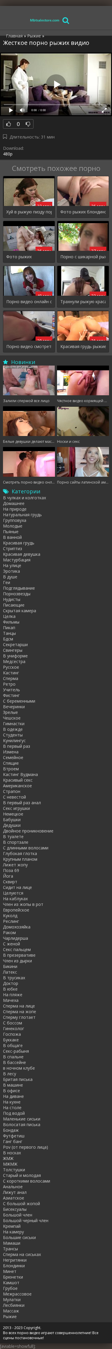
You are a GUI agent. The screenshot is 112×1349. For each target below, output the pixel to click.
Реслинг (11, 921)
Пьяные (11, 531)
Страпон (11, 791)
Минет (9, 1271)
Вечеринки (14, 706)
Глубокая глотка (20, 853)
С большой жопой (21, 1203)
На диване (13, 1096)
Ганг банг (12, 1141)
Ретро (9, 684)
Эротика (11, 571)
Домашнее (13, 503)
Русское (11, 667)
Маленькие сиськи (21, 1119)
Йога (8, 876)
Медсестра (14, 661)
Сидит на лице (17, 887)
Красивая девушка (21, 554)
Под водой (14, 1113)
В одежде (13, 729)
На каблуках (15, 898)
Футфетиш (13, 1136)
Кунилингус (14, 740)
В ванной (12, 537)
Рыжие (10, 1316)
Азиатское (13, 1198)
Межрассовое (17, 1294)
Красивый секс (18, 780)
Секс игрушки (16, 808)
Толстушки (14, 1169)
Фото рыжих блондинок (83, 212)
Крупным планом (20, 859)
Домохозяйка (16, 927)
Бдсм (8, 639)
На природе (15, 509)
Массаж (11, 1311)
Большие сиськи (19, 1237)
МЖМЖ (10, 1164)
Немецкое (13, 814)
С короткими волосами (26, 1181)
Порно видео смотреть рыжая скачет (29, 346)
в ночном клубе (19, 1068)
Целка (9, 616)
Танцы (9, 633)
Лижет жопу (15, 865)
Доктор (10, 983)
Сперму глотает (19, 1017)
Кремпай (12, 1226)
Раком (9, 932)
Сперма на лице (19, 1006)
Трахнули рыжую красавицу (83, 301)
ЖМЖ (8, 1158)
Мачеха (11, 1000)
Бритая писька (18, 1079)
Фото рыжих (19, 256)
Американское (17, 785)
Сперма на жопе (19, 1011)
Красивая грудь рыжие (83, 346)
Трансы (10, 1249)
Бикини (10, 966)
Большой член (17, 1215)
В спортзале (15, 842)
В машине (13, 1085)
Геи (6, 582)
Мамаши (11, 1243)
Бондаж (11, 1130)
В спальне (13, 1057)
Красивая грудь (18, 543)
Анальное (13, 1186)
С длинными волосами (25, 848)
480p (8, 154)
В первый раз (16, 746)
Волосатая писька (21, 1124)
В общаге (13, 1045)
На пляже (12, 994)
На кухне (12, 1102)
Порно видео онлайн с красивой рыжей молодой (29, 301)
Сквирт (10, 881)
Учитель (11, 689)
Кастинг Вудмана (20, 774)
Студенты (13, 735)
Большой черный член (25, 1220)
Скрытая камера (19, 610)
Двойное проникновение (28, 831)
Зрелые (10, 712)
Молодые (12, 526)
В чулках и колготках (24, 497)
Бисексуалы (15, 1209)
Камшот (11, 1282)
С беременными (19, 701)
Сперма (10, 678)
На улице (12, 565)
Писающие (13, 605)
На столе (12, 1107)
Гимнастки (13, 723)
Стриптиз (12, 548)
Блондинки (14, 1265)
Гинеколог (13, 1028)
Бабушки (12, 819)
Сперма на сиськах (22, 1254)
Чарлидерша (15, 938)
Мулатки (12, 1299)
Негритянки (15, 1260)
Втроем (11, 769)
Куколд (10, 915)
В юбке (10, 989)
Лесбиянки (13, 1305)
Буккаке (11, 1040)
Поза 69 (11, 870)
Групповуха (14, 520)
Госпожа (12, 1034)
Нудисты (11, 599)
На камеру (13, 1232)
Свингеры (12, 650)
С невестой (14, 797)
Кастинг (11, 673)
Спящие (11, 763)
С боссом (12, 1023)
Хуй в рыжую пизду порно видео (29, 212)
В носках (12, 1153)
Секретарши (15, 644)
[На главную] (45, 20)
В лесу (9, 1073)
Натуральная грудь (22, 514)
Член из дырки (17, 961)
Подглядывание (19, 588)
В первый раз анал (22, 802)
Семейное (13, 757)
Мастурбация (16, 560)
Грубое (10, 1288)
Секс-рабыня (16, 1051)
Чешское (12, 718)
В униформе (15, 656)
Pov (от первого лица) (25, 1147)
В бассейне (14, 1062)
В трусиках (14, 977)
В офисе (11, 1090)
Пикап (9, 627)
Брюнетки (13, 1277)
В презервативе (19, 955)
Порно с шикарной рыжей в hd (83, 256)
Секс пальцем (17, 949)
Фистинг (11, 695)
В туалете (13, 836)
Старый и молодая (22, 1175)
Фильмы (11, 622)
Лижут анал (15, 1192)
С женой (11, 944)
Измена (11, 752)
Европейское (16, 910)
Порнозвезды (16, 593)
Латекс (10, 972)
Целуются (13, 893)
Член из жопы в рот (23, 904)
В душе (10, 577)
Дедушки (12, 825)
